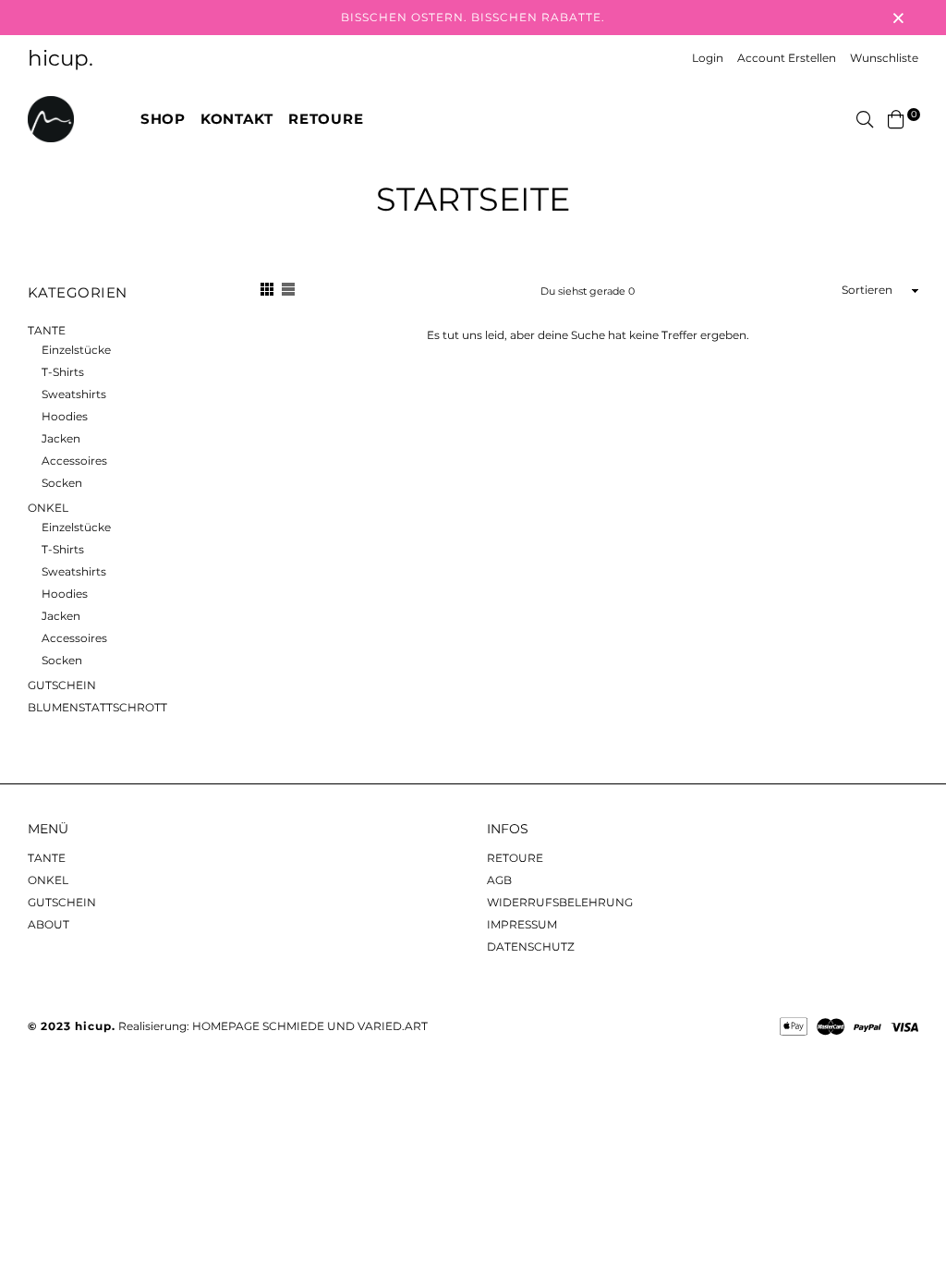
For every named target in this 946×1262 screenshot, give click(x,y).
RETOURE (515, 858)
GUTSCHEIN (62, 685)
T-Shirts (63, 372)
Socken (62, 483)
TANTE (47, 330)
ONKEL (48, 508)
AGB (499, 880)
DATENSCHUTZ (531, 946)
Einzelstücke (76, 350)
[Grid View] (267, 292)
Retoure (325, 118)
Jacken (61, 438)
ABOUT (48, 924)
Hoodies (65, 416)
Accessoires (74, 460)
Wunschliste (884, 58)
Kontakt (236, 118)
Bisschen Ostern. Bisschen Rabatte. (473, 17)
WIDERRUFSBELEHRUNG (560, 902)
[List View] (288, 292)
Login (707, 58)
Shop (163, 118)
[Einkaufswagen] (896, 118)
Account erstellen (786, 58)
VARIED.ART (393, 1026)
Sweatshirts (74, 394)
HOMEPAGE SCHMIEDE (258, 1026)
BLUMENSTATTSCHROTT (97, 707)
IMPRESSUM (522, 924)
